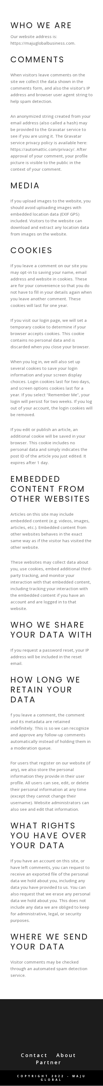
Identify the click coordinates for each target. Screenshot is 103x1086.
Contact (34, 1055)
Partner (49, 1062)
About (66, 1055)
